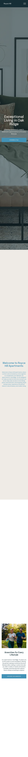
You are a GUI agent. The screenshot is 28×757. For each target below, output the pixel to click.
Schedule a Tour (14, 140)
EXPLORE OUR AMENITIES (14, 676)
